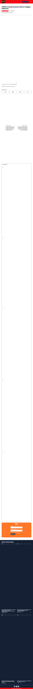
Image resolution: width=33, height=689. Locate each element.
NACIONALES (26, 1)
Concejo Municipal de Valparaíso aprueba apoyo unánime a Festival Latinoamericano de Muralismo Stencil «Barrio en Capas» (9, 610)
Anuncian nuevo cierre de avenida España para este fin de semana (24, 681)
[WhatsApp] (20, 92)
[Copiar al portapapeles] (27, 92)
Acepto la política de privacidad (16, 532)
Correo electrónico (13, 529)
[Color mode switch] (29, 1)
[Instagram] (18, 686)
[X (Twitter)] (13, 92)
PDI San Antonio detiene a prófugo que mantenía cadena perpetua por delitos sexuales (8, 681)
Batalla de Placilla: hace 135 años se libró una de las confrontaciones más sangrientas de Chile (24, 610)
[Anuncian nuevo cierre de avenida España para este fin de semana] (24, 647)
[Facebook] (5, 92)
